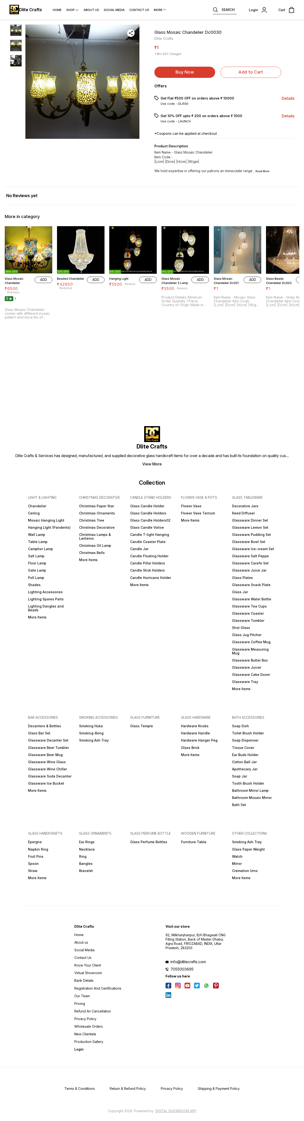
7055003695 (182, 969)
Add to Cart (250, 72)
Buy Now (185, 72)
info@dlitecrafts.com (188, 962)
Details (288, 98)
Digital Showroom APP (175, 1111)
